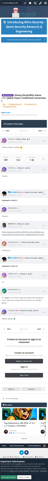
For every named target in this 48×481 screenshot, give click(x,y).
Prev (7, 131)
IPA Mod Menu (8, 95)
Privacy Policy (28, 457)
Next (40, 131)
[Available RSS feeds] (44, 445)
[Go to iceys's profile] (4, 140)
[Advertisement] (24, 68)
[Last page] (45, 131)
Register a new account (24, 361)
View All (24, 438)
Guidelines (43, 471)
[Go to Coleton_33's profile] (4, 275)
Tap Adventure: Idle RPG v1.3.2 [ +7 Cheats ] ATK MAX (19, 424)
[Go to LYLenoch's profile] (4, 312)
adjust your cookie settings (19, 471)
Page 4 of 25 (24, 131)
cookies (18, 464)
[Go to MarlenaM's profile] (4, 209)
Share (12, 389)
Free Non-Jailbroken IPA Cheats (26, 115)
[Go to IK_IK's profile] (6, 432)
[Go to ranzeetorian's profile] (4, 243)
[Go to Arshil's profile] (4, 225)
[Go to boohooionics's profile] (4, 291)
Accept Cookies (9, 477)
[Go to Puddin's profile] (4, 193)
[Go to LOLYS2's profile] (4, 169)
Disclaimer (40, 457)
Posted (15, 142)
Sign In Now (24, 375)
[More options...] (43, 141)
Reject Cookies (24, 477)
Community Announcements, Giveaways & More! (24, 40)
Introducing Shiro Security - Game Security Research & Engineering (24, 26)
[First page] (3, 131)
